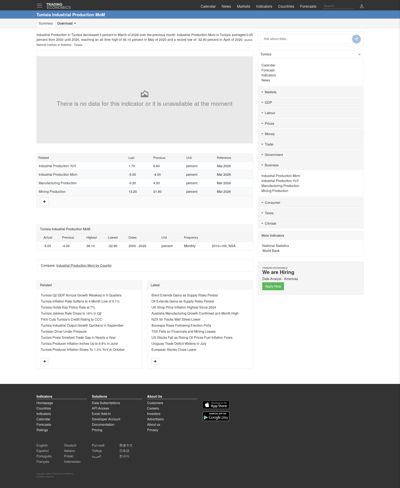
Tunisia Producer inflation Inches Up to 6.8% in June (79, 343)
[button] (361, 6)
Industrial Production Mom (58, 174)
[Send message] (356, 39)
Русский (98, 445)
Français (42, 461)
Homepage (44, 402)
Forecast (267, 70)
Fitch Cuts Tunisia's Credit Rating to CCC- (72, 319)
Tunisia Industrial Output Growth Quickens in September (82, 325)
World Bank (271, 250)
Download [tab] (65, 23)
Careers (153, 408)
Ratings (42, 429)
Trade (268, 144)
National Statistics (275, 245)
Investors (153, 413)
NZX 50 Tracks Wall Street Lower (175, 319)
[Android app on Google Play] (215, 416)
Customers (155, 402)
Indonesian (72, 461)
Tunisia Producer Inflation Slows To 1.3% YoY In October (83, 349)
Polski (68, 456)
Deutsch (70, 445)
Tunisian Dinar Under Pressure (64, 331)
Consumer (271, 202)
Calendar (268, 65)
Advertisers (155, 419)
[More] (44, 201)
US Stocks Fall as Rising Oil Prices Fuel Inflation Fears (191, 337)
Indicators (268, 75)
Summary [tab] (46, 23)
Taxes (268, 212)
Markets (269, 92)
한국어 (124, 456)
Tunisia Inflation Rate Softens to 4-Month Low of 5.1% (80, 301)
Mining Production (52, 191)
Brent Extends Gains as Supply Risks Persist (184, 295)
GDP (267, 102)
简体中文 (126, 445)
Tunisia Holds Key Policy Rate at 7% (68, 307)
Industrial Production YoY (57, 165)
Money (269, 133)
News (265, 80)
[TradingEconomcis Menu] (40, 6)
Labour (269, 112)
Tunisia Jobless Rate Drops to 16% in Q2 (71, 313)
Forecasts (43, 424)
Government (273, 154)
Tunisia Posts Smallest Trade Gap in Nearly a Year (78, 337)
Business (271, 165)
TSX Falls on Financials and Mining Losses (183, 331)
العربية (96, 456)
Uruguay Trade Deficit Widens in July (178, 343)
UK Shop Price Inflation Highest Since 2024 (183, 307)
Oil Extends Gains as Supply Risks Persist (182, 301)
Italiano (69, 450)
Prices (268, 123)
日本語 (124, 450)
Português (44, 456)
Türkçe (97, 450)
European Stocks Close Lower (173, 349)
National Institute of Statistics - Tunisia (59, 45)
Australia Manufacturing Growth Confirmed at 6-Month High (195, 313)
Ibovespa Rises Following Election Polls (181, 325)
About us (153, 424)
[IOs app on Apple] (215, 405)
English (42, 445)
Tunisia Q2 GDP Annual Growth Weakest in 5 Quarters (81, 295)
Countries (43, 408)
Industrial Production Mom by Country (84, 265)
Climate (269, 223)
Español (42, 450)
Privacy (152, 429)
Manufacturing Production (58, 183)
